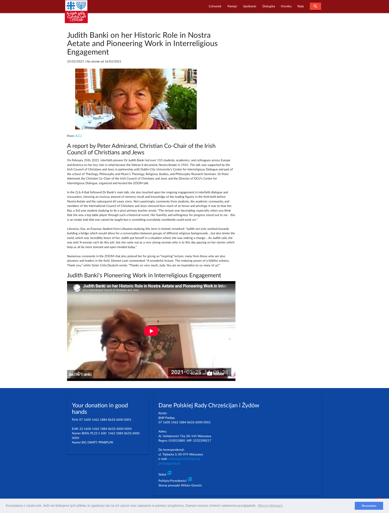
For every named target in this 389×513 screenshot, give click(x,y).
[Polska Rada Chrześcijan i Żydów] (76, 14)
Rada (300, 6)
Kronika (286, 6)
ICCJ (78, 136)
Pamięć (232, 6)
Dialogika (268, 6)
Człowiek (215, 6)
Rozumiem (369, 505)
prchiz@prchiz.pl (169, 463)
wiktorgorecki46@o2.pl (184, 458)
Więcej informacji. (270, 505)
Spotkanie (249, 6)
